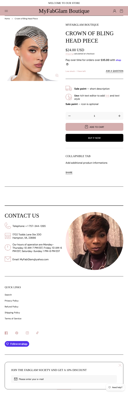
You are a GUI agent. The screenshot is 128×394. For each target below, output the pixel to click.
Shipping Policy (12, 312)
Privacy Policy (12, 300)
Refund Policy (11, 306)
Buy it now (94, 138)
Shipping (69, 53)
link (107, 95)
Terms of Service (13, 318)
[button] (6, 11)
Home (7, 18)
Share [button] (69, 172)
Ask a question (114, 71)
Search (8, 294)
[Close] (120, 365)
